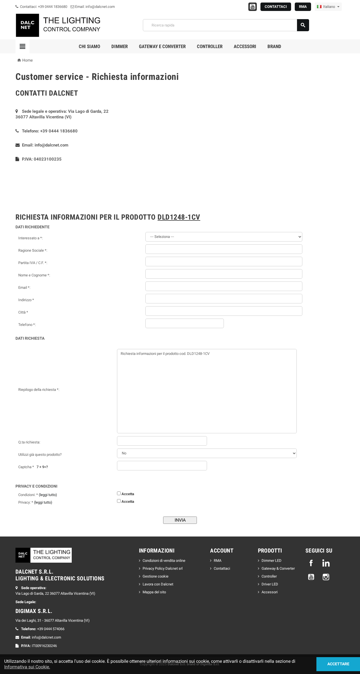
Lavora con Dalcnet (158, 584)
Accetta (128, 494)
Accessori (245, 46)
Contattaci (222, 568)
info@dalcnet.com (51, 145)
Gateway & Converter (278, 568)
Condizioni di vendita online (164, 560)
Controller (209, 46)
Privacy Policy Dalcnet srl (163, 568)
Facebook (311, 562)
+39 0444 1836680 (59, 131)
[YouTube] (252, 7)
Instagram (326, 576)
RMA (303, 6)
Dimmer (119, 46)
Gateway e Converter (162, 46)
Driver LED (270, 584)
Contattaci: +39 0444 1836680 (43, 6)
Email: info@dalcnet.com (94, 6)
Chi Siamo (89, 46)
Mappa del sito (154, 592)
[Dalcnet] (59, 25)
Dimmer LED (272, 560)
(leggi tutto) (48, 495)
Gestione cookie (155, 576)
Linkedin (326, 562)
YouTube (311, 576)
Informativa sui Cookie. (27, 667)
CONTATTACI (276, 6)
